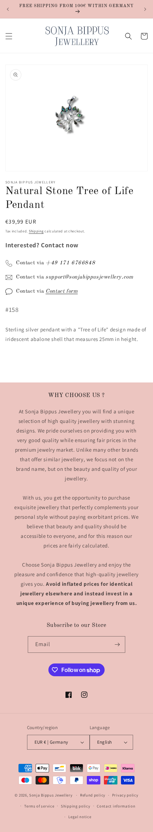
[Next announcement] (145, 9)
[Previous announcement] (8, 9)
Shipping (36, 231)
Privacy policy (125, 795)
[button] (9, 36)
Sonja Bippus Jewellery (50, 795)
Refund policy (92, 795)
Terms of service (39, 806)
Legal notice (79, 816)
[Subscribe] (117, 644)
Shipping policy (75, 806)
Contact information (116, 806)
